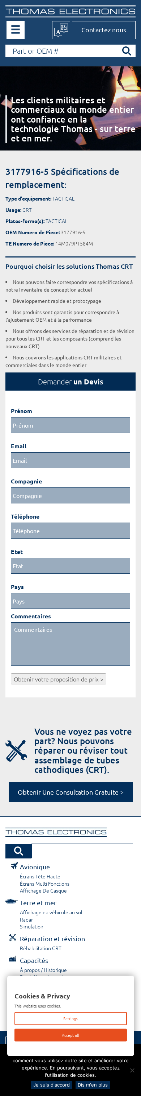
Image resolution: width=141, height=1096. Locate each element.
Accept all (70, 1035)
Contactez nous (103, 29)
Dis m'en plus (93, 1085)
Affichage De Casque (43, 890)
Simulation (31, 926)
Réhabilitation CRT (40, 948)
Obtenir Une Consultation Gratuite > (71, 792)
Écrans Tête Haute (40, 876)
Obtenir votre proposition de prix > (58, 679)
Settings (70, 1018)
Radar (26, 919)
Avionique (35, 866)
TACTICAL (63, 198)
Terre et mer (38, 902)
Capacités (34, 960)
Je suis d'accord (51, 1085)
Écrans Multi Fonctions (44, 883)
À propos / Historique (43, 969)
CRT (27, 209)
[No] (132, 1070)
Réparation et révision (52, 938)
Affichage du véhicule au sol (51, 912)
